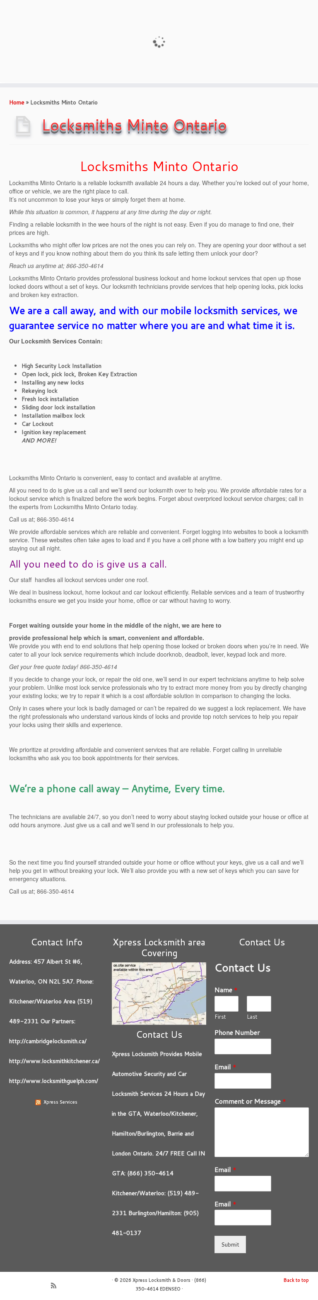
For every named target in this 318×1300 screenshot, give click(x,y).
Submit (230, 1244)
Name (226, 990)
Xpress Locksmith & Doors (161, 1280)
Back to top (296, 1280)
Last (252, 1016)
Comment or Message (250, 1101)
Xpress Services (60, 1102)
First (220, 1016)
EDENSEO (170, 1289)
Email (225, 1067)
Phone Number (237, 1032)
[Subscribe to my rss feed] (56, 1286)
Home (16, 102)
